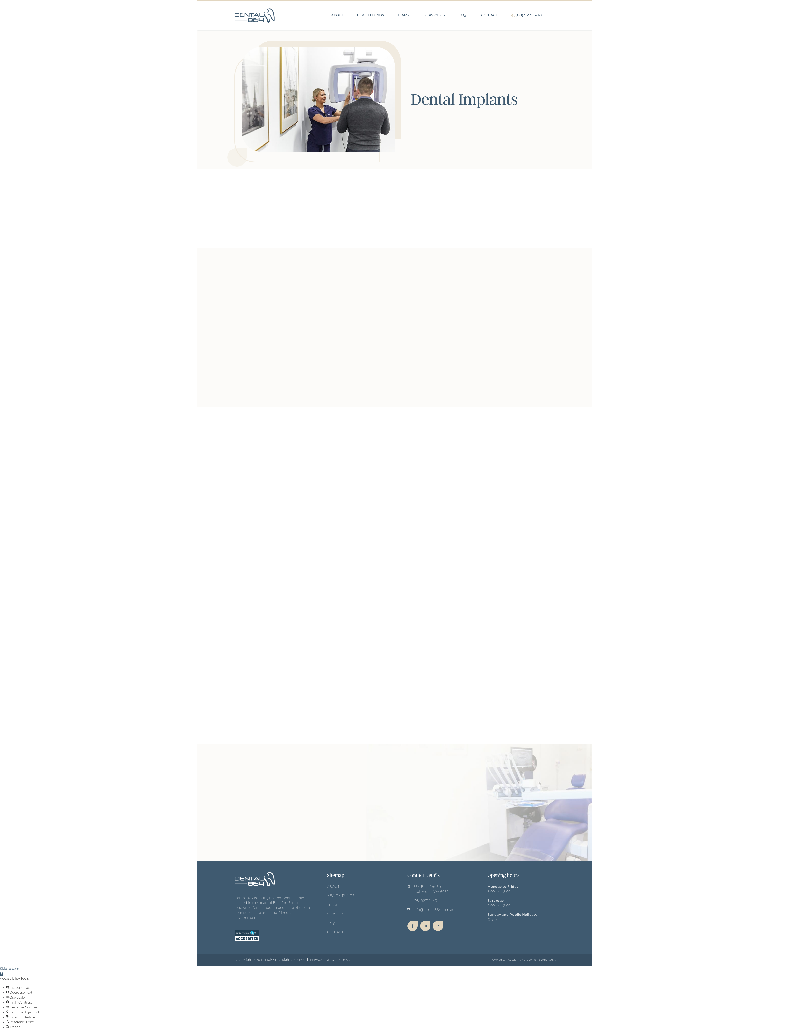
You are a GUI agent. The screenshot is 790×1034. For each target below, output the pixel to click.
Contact (335, 932)
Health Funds (341, 896)
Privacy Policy (322, 960)
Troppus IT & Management (522, 960)
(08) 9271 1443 (425, 901)
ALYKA (551, 960)
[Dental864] (412, 926)
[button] (409, 15)
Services (335, 914)
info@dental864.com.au (434, 910)
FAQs (331, 923)
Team (332, 905)
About (333, 887)
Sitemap (345, 960)
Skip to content (12, 969)
